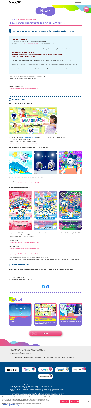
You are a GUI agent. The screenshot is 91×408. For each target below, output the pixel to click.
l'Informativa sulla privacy (56, 394)
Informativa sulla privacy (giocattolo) (33, 357)
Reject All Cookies (75, 401)
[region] (45, 401)
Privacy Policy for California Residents (10, 404)
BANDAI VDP (71, 357)
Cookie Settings (64, 401)
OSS (64, 357)
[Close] (88, 401)
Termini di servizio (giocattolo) (53, 357)
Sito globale (19, 357)
